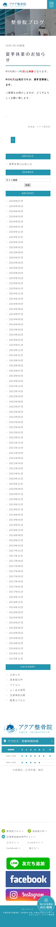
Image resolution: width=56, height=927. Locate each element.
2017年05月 (16, 576)
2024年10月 (16, 298)
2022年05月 (16, 417)
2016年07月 (16, 622)
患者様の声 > (40, 831)
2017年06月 (16, 571)
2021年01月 (16, 473)
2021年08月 (16, 458)
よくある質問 (18, 690)
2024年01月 (16, 345)
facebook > (13, 848)
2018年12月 (16, 530)
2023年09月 (16, 360)
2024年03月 (16, 334)
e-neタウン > (35, 842)
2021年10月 (16, 448)
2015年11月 (16, 658)
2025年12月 (16, 232)
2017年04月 (16, 581)
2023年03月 (16, 381)
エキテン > (13, 842)
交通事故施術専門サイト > (21, 837)
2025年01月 (16, 288)
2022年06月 (16, 412)
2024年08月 (16, 309)
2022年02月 (16, 432)
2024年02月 (16, 340)
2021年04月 (16, 463)
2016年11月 (16, 602)
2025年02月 (16, 283)
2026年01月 (16, 226)
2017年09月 (16, 561)
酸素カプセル (18, 700)
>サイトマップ (27, 909)
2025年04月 (16, 273)
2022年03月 (16, 427)
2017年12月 (16, 550)
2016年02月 (16, 643)
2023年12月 (16, 350)
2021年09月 (16, 453)
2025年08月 (16, 252)
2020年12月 (16, 478)
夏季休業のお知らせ (20, 164)
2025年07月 (16, 257)
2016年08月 (16, 617)
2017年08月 (16, 566)
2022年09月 (16, 396)
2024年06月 (16, 319)
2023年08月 (16, 365)
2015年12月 (16, 653)
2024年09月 (16, 304)
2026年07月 (16, 201)
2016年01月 (16, 648)
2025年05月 (16, 268)
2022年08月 (16, 401)
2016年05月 (16, 633)
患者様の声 (16, 679)
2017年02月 (16, 586)
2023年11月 (16, 355)
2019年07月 (16, 509)
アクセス (15, 685)
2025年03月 (16, 278)
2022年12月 (16, 386)
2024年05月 (16, 324)
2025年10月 (16, 242)
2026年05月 (16, 211)
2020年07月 (16, 494)
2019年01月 (16, 525)
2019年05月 (16, 514)
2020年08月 (16, 489)
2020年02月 (16, 499)
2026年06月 (16, 206)
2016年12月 (16, 597)
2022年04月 (16, 422)
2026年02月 (16, 221)
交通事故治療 (18, 695)
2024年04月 (16, 329)
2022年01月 (16, 437)
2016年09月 (16, 612)
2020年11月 (16, 484)
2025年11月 (16, 237)
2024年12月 (16, 293)
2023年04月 (16, 376)
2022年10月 (16, 391)
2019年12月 (16, 504)
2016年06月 (16, 628)
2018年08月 (16, 535)
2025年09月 (16, 247)
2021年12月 (16, 442)
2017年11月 (16, 556)
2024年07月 (16, 314)
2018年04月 (16, 545)
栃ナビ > (34, 848)
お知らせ (15, 674)
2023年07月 (16, 370)
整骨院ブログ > (15, 831)
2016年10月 (16, 607)
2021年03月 (16, 468)
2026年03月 (16, 216)
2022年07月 (16, 406)
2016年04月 (16, 638)
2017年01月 (16, 591)
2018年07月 (16, 540)
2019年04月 (16, 519)
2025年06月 (16, 262)
